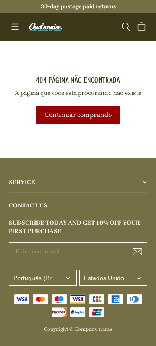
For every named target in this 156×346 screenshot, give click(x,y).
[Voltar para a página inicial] (46, 26)
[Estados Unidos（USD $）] (113, 278)
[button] (15, 27)
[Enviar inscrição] (137, 251)
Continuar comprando (78, 115)
